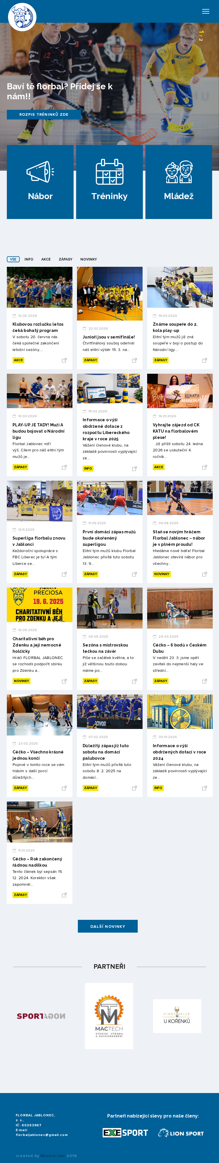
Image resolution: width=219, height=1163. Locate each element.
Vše (13, 259)
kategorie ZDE (36, 114)
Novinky (88, 259)
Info (29, 259)
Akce (46, 259)
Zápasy (65, 259)
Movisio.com (52, 1155)
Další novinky (107, 926)
